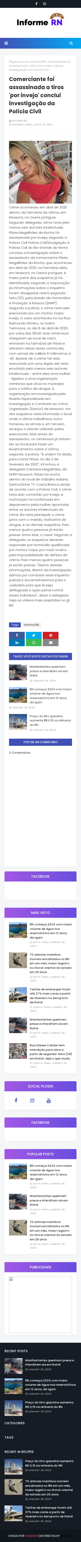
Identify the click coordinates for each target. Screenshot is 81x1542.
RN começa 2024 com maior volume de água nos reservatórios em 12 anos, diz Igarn (51, 696)
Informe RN (38, 62)
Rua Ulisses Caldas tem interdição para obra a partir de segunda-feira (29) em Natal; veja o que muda (51, 1052)
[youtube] (49, 1100)
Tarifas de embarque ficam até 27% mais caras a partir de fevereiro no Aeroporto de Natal (50, 996)
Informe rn (19, 120)
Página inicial (18, 62)
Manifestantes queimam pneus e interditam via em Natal (49, 671)
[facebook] (36, 4)
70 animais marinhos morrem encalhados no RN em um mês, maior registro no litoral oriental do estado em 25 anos (51, 963)
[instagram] (44, 4)
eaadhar (31, 1536)
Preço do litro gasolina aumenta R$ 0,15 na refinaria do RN (50, 720)
